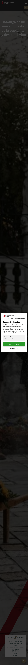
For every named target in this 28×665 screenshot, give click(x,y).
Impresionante (9, 318)
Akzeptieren (13, 344)
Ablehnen (13, 349)
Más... (21, 337)
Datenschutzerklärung (19, 318)
